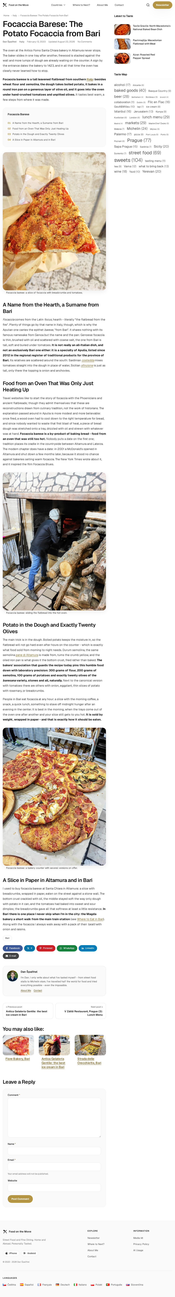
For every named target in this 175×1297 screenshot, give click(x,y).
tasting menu (155, 161)
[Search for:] (148, 5)
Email (12, 1159)
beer (121, 96)
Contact (119, 5)
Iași (140, 106)
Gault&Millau (124, 106)
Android (31, 1253)
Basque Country (159, 90)
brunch (164, 97)
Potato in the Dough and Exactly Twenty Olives (38, 134)
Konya (161, 111)
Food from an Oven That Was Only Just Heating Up (40, 128)
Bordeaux (152, 97)
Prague (139, 140)
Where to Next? (81, 5)
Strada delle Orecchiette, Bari (89, 1061)
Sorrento (120, 153)
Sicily (161, 146)
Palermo (123, 134)
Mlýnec (154, 129)
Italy (15, 15)
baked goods (130, 90)
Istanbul (122, 111)
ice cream (153, 106)
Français (47, 1284)
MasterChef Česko (159, 123)
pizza (139, 134)
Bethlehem (137, 97)
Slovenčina (137, 1284)
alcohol (122, 85)
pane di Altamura (27, 655)
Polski (99, 1284)
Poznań (119, 141)
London (134, 117)
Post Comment (20, 1198)
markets (135, 122)
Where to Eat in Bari (90, 919)
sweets (128, 160)
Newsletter (162, 5)
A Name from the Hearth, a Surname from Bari (37, 122)
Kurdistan (120, 117)
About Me (102, 5)
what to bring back (154, 166)
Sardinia (145, 146)
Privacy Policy (141, 1244)
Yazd (134, 171)
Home (6, 15)
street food (145, 153)
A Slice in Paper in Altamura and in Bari (33, 139)
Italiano (83, 1284)
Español (29, 1284)
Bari (7, 938)
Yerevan (151, 171)
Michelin (137, 128)
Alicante (138, 85)
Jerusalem (143, 111)
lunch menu (156, 117)
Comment (14, 1095)
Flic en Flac (159, 102)
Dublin (141, 102)
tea (118, 166)
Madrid (118, 123)
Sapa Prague (126, 146)
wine (120, 171)
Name (12, 1143)
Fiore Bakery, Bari (17, 1059)
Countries (56, 5)
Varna (130, 166)
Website (12, 1180)
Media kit (138, 1237)
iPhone (13, 1253)
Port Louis (152, 134)
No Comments (85, 41)
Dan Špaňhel (10, 41)
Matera (119, 128)
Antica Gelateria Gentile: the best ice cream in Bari (53, 1063)
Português (116, 1284)
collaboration (124, 102)
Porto (165, 134)
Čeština (12, 1284)
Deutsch (65, 1284)
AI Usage (138, 1250)
